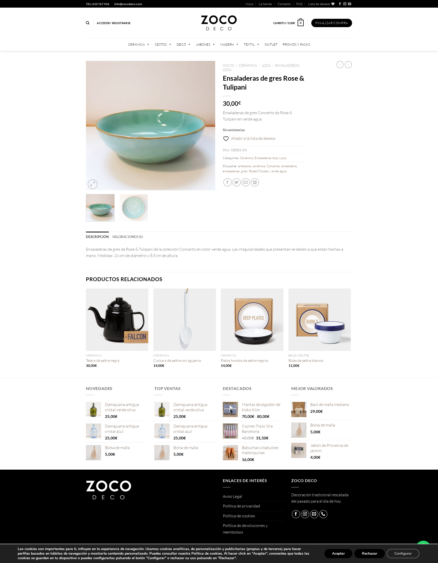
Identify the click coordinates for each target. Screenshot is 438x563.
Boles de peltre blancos (305, 360)
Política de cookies (239, 515)
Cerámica (136, 44)
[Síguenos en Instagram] (344, 4)
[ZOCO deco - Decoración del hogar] (219, 23)
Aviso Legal (232, 496)
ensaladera (289, 166)
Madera (227, 44)
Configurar (403, 553)
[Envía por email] (246, 182)
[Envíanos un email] (349, 4)
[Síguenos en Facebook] (339, 4)
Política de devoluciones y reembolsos (245, 529)
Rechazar (369, 553)
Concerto (273, 166)
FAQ (299, 4)
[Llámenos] (323, 514)
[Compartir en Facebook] (227, 182)
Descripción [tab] (97, 237)
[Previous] (94, 126)
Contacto (284, 4)
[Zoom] (93, 184)
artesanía (244, 166)
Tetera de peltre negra (102, 360)
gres (244, 171)
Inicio (249, 4)
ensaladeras (231, 171)
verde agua (278, 171)
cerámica (258, 166)
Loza (266, 65)
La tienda (265, 4)
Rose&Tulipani (259, 171)
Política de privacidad (241, 505)
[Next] (206, 126)
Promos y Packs (296, 44)
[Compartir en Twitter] (236, 182)
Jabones (203, 44)
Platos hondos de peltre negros (244, 360)
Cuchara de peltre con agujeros (177, 360)
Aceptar (338, 553)
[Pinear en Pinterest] (255, 182)
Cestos (161, 44)
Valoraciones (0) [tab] (127, 237)
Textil (249, 44)
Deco (181, 44)
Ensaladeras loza (266, 158)
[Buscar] (87, 22)
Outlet (271, 44)
